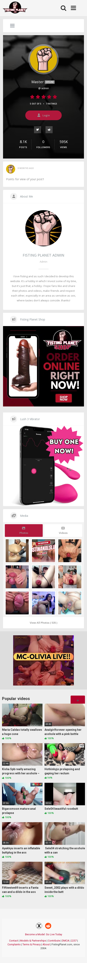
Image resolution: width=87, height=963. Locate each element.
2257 (74, 940)
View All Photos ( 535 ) (43, 622)
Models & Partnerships (33, 940)
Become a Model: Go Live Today (43, 934)
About (46, 944)
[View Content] (15, 8)
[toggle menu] (12, 26)
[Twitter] (37, 129)
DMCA (65, 940)
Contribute (54, 940)
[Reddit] (49, 129)
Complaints (14, 944)
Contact (13, 940)
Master (42, 81)
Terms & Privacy (31, 944)
